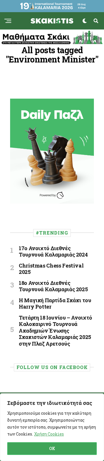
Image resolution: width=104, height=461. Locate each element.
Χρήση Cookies (49, 434)
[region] (52, 427)
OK (52, 448)
